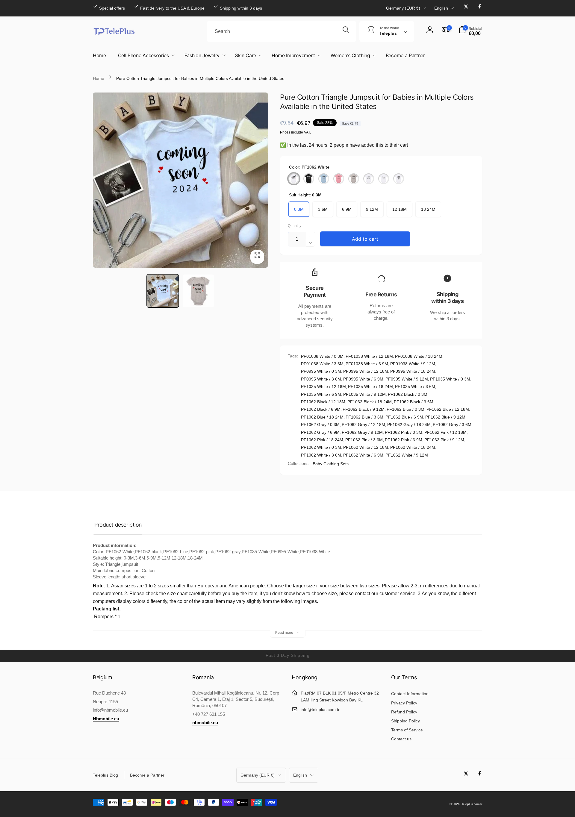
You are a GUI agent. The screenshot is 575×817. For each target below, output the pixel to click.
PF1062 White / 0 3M (321, 447)
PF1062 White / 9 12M (406, 455)
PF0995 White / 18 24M (412, 371)
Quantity (294, 226)
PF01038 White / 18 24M (418, 356)
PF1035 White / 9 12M (364, 394)
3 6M (323, 209)
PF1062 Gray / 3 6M (452, 424)
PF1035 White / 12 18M (323, 386)
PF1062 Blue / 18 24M (322, 417)
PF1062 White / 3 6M (321, 455)
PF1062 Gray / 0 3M (320, 424)
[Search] (346, 31)
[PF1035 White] (368, 178)
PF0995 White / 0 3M (321, 371)
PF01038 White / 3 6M (322, 363)
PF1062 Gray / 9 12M (362, 432)
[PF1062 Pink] (338, 178)
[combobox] (281, 31)
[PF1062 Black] (308, 178)
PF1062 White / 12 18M (365, 447)
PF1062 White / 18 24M (412, 447)
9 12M (372, 209)
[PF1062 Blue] (323, 178)
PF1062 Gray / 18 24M (409, 424)
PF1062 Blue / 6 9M (404, 417)
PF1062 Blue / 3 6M (364, 417)
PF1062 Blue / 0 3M (405, 409)
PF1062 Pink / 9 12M (444, 439)
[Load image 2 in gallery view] (198, 291)
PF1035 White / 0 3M (450, 379)
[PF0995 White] (383, 178)
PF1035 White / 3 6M (415, 386)
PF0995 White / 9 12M (406, 379)
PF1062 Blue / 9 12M (445, 417)
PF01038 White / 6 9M (367, 363)
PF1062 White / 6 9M (363, 455)
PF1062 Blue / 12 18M (447, 409)
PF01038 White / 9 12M (412, 363)
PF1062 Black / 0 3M (407, 394)
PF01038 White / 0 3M (322, 356)
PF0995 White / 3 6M (321, 379)
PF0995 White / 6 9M (363, 379)
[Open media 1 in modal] (180, 180)
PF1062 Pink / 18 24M (322, 439)
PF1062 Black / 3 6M (413, 401)
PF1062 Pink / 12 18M (445, 432)
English (441, 8)
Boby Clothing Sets (331, 463)
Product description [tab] (118, 525)
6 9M (347, 209)
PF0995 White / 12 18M (365, 371)
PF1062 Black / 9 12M (364, 409)
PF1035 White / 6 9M (321, 394)
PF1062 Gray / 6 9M (320, 432)
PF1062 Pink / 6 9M (403, 439)
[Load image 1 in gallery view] (162, 291)
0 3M (299, 209)
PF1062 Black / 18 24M (369, 401)
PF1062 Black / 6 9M (321, 409)
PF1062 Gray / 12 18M (363, 424)
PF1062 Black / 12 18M (323, 401)
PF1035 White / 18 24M (370, 386)
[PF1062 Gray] (353, 178)
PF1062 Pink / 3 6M (364, 439)
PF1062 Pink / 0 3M (403, 432)
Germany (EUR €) (403, 8)
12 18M (399, 209)
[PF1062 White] (293, 178)
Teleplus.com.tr (471, 804)
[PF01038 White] (398, 178)
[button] (470, 31)
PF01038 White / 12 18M (369, 356)
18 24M (428, 209)
